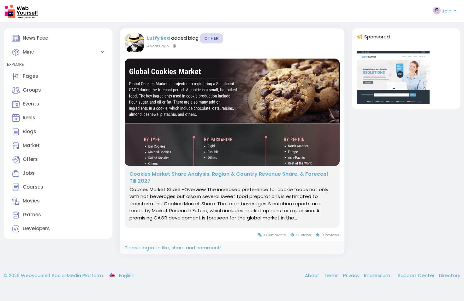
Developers (36, 228)
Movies (31, 200)
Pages (30, 76)
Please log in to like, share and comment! (173, 247)
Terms (332, 275)
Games (32, 214)
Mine (28, 51)
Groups (32, 90)
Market (31, 145)
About (313, 275)
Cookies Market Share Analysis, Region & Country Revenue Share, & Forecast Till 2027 (229, 178)
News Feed (36, 38)
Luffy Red (158, 38)
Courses (33, 187)
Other (211, 38)
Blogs (29, 131)
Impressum (377, 275)
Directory (449, 275)
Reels (29, 117)
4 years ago (158, 45)
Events (31, 103)
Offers (30, 159)
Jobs (29, 173)
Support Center (417, 275)
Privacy (352, 275)
